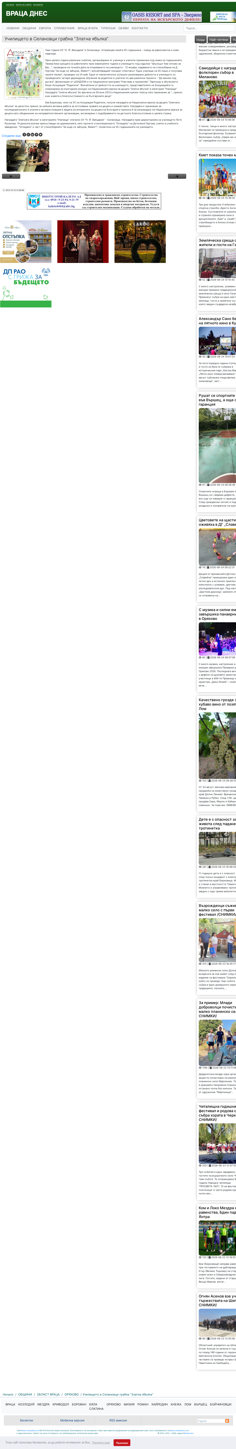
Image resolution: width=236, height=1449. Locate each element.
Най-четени (218, 40)
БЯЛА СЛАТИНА (96, 1406)
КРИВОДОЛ (61, 1404)
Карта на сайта (24, 5)
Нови (201, 40)
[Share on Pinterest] (36, 134)
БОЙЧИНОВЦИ (220, 1404)
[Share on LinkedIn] (32, 134)
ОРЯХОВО (114, 1404)
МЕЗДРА (43, 1404)
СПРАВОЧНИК (64, 28)
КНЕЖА (176, 1404)
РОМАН (143, 1404)
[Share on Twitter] (40, 134)
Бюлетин (26, 1420)
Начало (10, 5)
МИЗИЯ (129, 1404)
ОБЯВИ (123, 28)
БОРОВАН (79, 1404)
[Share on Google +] (28, 134)
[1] (94, 156)
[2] (177, 176)
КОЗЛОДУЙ (26, 1404)
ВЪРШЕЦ (200, 1404)
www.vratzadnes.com (30, 1430)
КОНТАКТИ (140, 28)
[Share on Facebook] (24, 134)
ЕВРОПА (45, 28)
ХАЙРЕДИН (159, 1404)
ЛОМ (187, 1404)
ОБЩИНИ (29, 28)
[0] (11, 176)
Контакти (38, 5)
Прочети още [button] (101, 1442)
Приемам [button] (122, 1442)
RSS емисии (118, 1420)
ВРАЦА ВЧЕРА (88, 28)
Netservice (189, 1433)
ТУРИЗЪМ (108, 28)
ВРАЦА (10, 1404)
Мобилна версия (72, 1420)
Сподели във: (11, 136)
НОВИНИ (12, 28)
